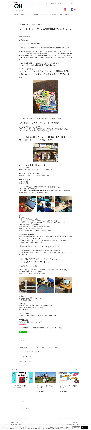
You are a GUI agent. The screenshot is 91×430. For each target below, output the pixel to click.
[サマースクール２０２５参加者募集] (68, 377)
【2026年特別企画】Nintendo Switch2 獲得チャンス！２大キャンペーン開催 (22, 387)
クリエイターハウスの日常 (18, 14)
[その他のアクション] (71, 24)
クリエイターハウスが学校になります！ (45, 386)
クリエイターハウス (45, 14)
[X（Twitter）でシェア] (23, 356)
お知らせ (54, 14)
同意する (84, 427)
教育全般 (36, 14)
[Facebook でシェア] (20, 356)
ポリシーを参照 (63, 428)
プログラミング (23, 347)
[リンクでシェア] (30, 356)
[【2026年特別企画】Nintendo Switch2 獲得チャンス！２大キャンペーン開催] (22, 377)
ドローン (38, 347)
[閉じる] (89, 427)
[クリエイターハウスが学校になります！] (45, 377)
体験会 (43, 347)
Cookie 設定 (76, 427)
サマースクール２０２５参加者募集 (68, 386)
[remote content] (45, 332)
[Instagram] (65, 9)
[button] (77, 14)
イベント (29, 14)
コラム (60, 14)
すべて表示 (76, 369)
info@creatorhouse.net (55, 419)
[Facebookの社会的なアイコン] (72, 9)
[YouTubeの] (75, 9)
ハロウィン (56, 347)
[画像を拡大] (27, 204)
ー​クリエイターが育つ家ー (18, 10)
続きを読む (67, 14)
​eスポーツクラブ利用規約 (16, 424)
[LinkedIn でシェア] (27, 356)
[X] (68, 9)
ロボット (31, 347)
